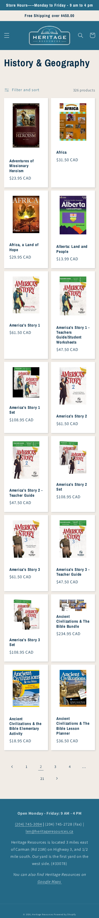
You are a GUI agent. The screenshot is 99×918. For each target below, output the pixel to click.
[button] (6, 35)
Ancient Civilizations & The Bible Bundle (73, 621)
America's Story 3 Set (24, 642)
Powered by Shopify (65, 914)
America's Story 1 (24, 325)
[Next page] (56, 778)
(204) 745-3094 (28, 824)
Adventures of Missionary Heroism (21, 165)
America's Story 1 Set (24, 410)
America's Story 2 (71, 416)
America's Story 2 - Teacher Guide (26, 493)
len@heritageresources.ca (49, 831)
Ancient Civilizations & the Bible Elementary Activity (25, 726)
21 (42, 778)
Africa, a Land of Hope (24, 247)
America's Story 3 (24, 569)
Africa (61, 152)
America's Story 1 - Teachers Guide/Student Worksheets (73, 335)
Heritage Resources (43, 914)
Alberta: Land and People (72, 249)
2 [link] (41, 766)
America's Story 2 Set (71, 487)
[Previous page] (12, 766)
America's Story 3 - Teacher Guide (73, 572)
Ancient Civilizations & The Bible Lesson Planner (73, 726)
